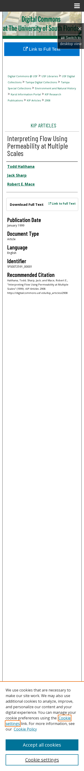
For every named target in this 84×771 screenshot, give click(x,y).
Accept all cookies (42, 745)
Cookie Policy (25, 729)
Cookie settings (42, 760)
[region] (42, 726)
